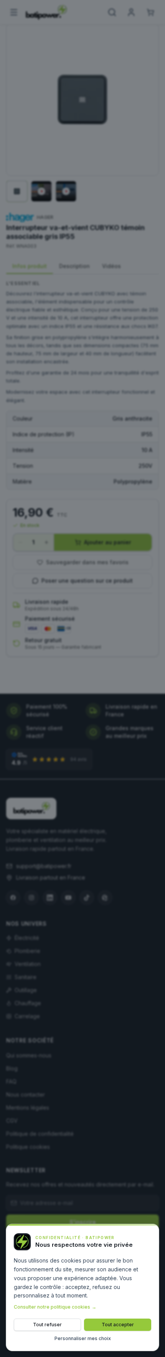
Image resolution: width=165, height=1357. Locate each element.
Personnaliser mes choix (82, 1338)
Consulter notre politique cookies (55, 1307)
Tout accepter (118, 1324)
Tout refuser (47, 1324)
